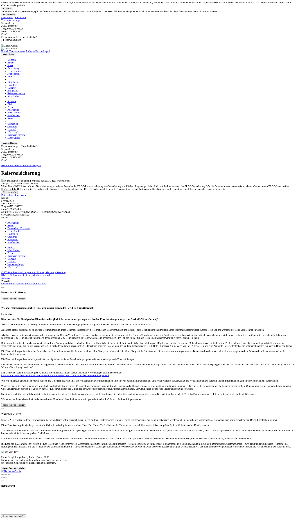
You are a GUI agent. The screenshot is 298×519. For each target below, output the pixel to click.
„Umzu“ (11, 87)
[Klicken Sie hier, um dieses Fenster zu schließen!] (2, 287)
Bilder (10, 62)
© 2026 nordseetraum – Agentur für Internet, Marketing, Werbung (33, 272)
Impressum (20, 17)
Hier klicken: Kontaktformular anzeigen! (21, 165)
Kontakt (11, 76)
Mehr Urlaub (13, 96)
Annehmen (7, 8)
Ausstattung (13, 68)
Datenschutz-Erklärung (18, 228)
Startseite (11, 59)
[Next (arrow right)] (5, 477)
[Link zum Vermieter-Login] (11, 471)
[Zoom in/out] (8, 474)
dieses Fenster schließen (13, 299)
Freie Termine (14, 71)
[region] (149, 20)
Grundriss (12, 85)
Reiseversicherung (16, 93)
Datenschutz (7, 17)
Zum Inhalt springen (11, 20)
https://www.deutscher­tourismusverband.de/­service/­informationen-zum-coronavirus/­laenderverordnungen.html (55, 375)
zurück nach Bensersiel (34, 283)
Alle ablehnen (8, 14)
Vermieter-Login (15, 264)
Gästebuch (12, 82)
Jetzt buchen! (13, 73)
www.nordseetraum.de (12, 283)
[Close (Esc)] (2, 474)
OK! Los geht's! (9, 192)
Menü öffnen (8, 54)
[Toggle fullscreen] (5, 474)
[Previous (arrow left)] (2, 477)
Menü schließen (9, 143)
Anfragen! (6, 278)
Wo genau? (12, 90)
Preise (10, 65)
